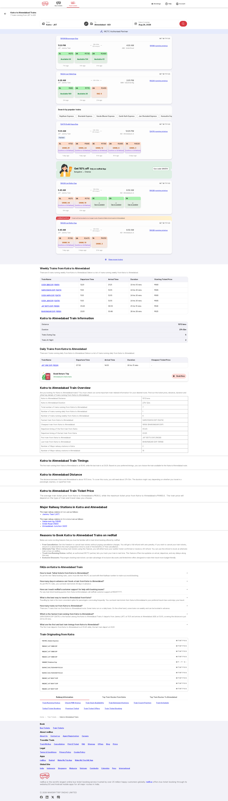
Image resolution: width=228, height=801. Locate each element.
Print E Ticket (73, 744)
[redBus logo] (45, 3)
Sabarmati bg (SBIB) (51, 521)
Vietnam (83, 768)
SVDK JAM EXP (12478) (50, 301)
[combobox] (63, 24)
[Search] (183, 24)
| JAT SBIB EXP (52, 646)
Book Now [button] (180, 376)
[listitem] (61, 137)
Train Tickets (58, 728)
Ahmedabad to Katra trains (62, 377)
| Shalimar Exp (52, 662)
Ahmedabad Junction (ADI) (54, 526)
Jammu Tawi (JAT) (50, 514)
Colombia (105, 768)
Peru (114, 768)
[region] (114, 52)
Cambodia (94, 768)
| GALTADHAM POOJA (54, 667)
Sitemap (91, 744)
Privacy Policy (65, 752)
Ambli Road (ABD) (50, 524)
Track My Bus (45, 744)
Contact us (55, 736)
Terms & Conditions (48, 752)
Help (170, 4)
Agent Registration (71, 736)
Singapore (62, 768)
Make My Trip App (65, 760)
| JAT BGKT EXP (52, 678)
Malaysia (73, 768)
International (124, 768)
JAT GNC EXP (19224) (50, 365)
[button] (86, 24)
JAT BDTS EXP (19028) (50, 306)
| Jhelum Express (52, 641)
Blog (108, 744)
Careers (85, 736)
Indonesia (51, 768)
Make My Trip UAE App (84, 760)
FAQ (83, 744)
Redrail (52, 760)
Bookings (157, 4)
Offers (100, 744)
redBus (43, 760)
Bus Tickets (45, 728)
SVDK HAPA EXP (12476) (51, 295)
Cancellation (59, 744)
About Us (44, 736)
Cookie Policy (79, 752)
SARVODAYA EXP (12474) (51, 290)
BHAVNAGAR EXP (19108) (51, 311)
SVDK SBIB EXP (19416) (50, 285)
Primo (115, 744)
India (42, 768)
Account (182, 4)
